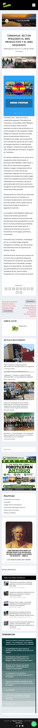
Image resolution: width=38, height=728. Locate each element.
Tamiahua (19, 51)
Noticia (19, 607)
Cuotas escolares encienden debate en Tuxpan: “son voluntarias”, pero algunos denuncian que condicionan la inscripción (21, 624)
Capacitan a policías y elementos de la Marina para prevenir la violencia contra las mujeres (21, 593)
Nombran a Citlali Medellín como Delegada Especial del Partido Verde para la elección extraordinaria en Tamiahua (18, 435)
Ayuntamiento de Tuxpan (23, 617)
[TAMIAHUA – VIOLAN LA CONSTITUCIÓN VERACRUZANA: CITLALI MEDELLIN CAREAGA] (19, 372)
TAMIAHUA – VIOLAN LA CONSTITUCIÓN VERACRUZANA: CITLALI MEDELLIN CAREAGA (18, 376)
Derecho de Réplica (10, 513)
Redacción (18, 49)
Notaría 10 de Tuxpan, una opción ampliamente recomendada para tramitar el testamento (20, 603)
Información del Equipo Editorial (14, 507)
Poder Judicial (21, 587)
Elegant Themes (17, 721)
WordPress (19, 723)
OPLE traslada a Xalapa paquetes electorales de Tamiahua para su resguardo (19, 365)
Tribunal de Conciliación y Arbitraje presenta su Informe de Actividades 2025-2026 (20, 584)
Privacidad (7, 502)
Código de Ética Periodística (13, 505)
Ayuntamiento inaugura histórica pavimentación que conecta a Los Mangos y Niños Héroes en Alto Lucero (21, 613)
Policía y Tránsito (21, 597)
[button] (34, 724)
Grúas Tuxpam (19, 102)
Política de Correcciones (11, 510)
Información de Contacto (12, 499)
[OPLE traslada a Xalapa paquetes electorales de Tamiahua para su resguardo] (19, 353)
